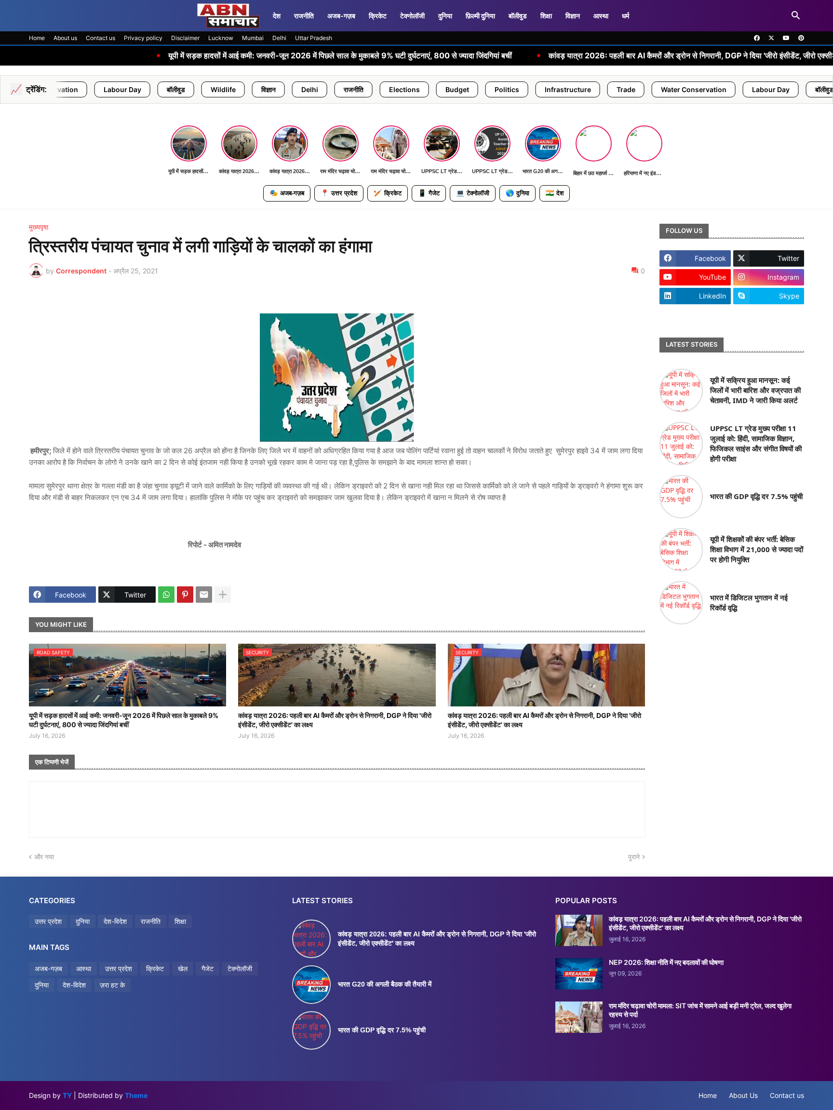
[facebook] (757, 38)
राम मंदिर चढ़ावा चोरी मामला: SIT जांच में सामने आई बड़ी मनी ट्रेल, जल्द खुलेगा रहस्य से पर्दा (700, 1010)
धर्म (625, 16)
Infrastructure (491, 89)
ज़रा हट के (112, 985)
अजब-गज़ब (341, 16)
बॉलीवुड (518, 16)
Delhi (279, 37)
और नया (44, 857)
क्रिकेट (378, 16)
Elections (327, 89)
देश (277, 16)
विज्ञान (572, 16)
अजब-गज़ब (286, 193)
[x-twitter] (771, 38)
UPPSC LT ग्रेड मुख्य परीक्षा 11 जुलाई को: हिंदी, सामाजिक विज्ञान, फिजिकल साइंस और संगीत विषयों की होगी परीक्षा (756, 443)
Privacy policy (143, 37)
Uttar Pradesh (313, 37)
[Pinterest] (185, 594)
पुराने (634, 857)
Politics (430, 89)
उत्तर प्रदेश (339, 193)
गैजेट (429, 193)
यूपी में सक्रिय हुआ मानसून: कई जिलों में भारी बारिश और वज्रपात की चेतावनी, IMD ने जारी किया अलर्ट (755, 390)
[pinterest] (801, 38)
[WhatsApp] (166, 594)
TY (67, 1095)
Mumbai (253, 37)
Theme (136, 1095)
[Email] (204, 594)
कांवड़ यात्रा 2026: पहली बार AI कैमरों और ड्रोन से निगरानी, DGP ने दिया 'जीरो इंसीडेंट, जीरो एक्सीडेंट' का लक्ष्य (620, 55)
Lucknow (220, 37)
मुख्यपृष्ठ (38, 227)
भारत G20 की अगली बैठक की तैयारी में (384, 984)
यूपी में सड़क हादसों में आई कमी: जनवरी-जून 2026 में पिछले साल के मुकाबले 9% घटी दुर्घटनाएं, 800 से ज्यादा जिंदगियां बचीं (252, 55)
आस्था (600, 16)
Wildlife (146, 89)
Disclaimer (185, 37)
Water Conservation (617, 89)
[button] (796, 16)
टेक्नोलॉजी (412, 16)
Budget (380, 89)
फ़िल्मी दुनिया (480, 16)
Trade (549, 89)
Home (37, 37)
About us (65, 37)
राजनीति (304, 16)
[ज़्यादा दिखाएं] (223, 594)
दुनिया (445, 16)
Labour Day (694, 89)
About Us (743, 1095)
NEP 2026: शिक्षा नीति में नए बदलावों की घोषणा (666, 962)
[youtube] (786, 38)
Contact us (100, 37)
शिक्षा (546, 16)
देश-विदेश (115, 921)
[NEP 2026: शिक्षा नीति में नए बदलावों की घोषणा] (579, 973)
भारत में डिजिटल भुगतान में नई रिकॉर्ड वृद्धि (749, 602)
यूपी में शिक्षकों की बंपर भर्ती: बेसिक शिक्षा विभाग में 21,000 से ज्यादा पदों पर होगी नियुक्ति (756, 549)
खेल (183, 968)
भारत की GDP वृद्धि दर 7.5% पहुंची (756, 496)
